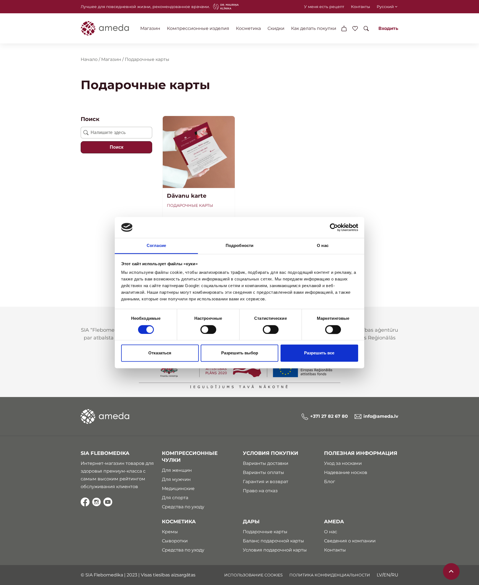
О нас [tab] (322, 245)
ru (394, 575)
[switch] (208, 329)
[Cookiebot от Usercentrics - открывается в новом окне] (334, 227)
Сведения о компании (350, 540)
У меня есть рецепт (324, 6)
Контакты (360, 6)
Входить (388, 28)
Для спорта (175, 497)
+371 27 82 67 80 (329, 416)
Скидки (275, 28)
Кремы (170, 531)
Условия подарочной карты (275, 550)
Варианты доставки (265, 463)
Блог (329, 481)
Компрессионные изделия (198, 28)
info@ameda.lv (380, 416)
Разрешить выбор (239, 353)
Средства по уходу (183, 506)
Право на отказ (260, 490)
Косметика (248, 28)
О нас (330, 531)
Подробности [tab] (239, 245)
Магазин (150, 28)
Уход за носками (343, 463)
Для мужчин (176, 479)
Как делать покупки (313, 28)
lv (379, 575)
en (386, 575)
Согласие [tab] (156, 245)
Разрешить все (319, 353)
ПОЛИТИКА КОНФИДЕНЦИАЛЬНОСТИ (329, 575)
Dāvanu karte (187, 195)
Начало (89, 59)
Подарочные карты (190, 205)
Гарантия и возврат (265, 481)
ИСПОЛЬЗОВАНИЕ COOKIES (253, 575)
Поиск (116, 147)
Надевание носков (345, 472)
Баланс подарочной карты (273, 540)
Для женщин (177, 470)
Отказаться (159, 353)
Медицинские (178, 488)
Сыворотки (175, 540)
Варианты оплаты (263, 472)
